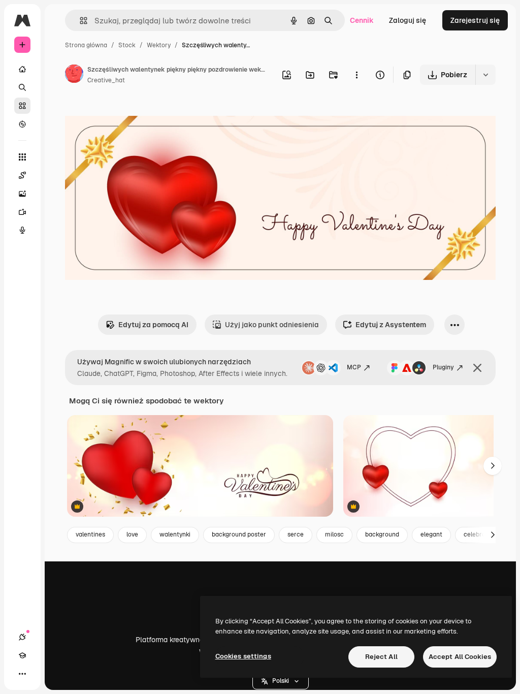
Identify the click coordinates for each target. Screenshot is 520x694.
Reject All (381, 656)
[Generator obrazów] (22, 193)
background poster (239, 534)
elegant (431, 534)
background (382, 534)
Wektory (159, 45)
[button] (280, 681)
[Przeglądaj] (22, 124)
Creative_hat (106, 80)
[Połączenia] (22, 637)
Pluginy (443, 367)
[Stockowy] (22, 106)
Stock (127, 45)
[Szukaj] (22, 87)
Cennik (362, 20)
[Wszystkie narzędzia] (22, 157)
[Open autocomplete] (79, 20)
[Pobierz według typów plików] (485, 75)
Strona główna (86, 45)
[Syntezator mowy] (22, 230)
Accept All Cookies (460, 656)
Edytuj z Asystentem (390, 324)
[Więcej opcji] (356, 75)
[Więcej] (22, 674)
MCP (354, 367)
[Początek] (22, 69)
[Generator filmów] (22, 212)
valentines (90, 534)
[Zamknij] (477, 368)
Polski (280, 681)
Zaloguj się (407, 20)
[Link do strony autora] (74, 75)
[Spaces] (22, 175)
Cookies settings (243, 656)
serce (295, 534)
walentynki (174, 534)
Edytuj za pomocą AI (153, 324)
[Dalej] (492, 466)
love (132, 534)
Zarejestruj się (475, 20)
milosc (334, 534)
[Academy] (22, 655)
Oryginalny (135, 115)
